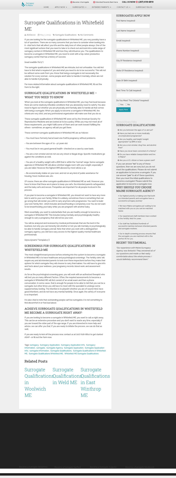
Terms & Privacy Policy (126, 122)
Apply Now (60, 7)
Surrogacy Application (50, 345)
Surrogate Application (73, 348)
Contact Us (122, 7)
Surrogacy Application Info (73, 345)
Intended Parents (100, 7)
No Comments (86, 35)
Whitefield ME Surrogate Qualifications (81, 353)
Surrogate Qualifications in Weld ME (67, 376)
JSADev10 (31, 35)
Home (46, 7)
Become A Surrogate (80, 2)
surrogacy (34, 345)
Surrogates (78, 7)
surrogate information (39, 351)
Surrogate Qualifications (66, 35)
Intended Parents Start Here (106, 2)
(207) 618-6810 (145, 1)
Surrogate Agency (54, 348)
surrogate (40, 348)
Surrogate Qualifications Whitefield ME (46, 353)
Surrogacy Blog (144, 7)
